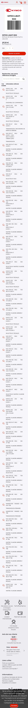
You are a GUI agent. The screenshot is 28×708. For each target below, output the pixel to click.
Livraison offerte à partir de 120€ (12, 665)
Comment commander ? (10, 668)
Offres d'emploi (7, 667)
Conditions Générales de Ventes (12, 677)
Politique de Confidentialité (10, 679)
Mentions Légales (7, 681)
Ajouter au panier (14, 53)
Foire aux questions (8, 663)
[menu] (25, 2)
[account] (17, 2)
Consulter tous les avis (14, 643)
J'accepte (14, 705)
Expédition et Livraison (9, 683)
